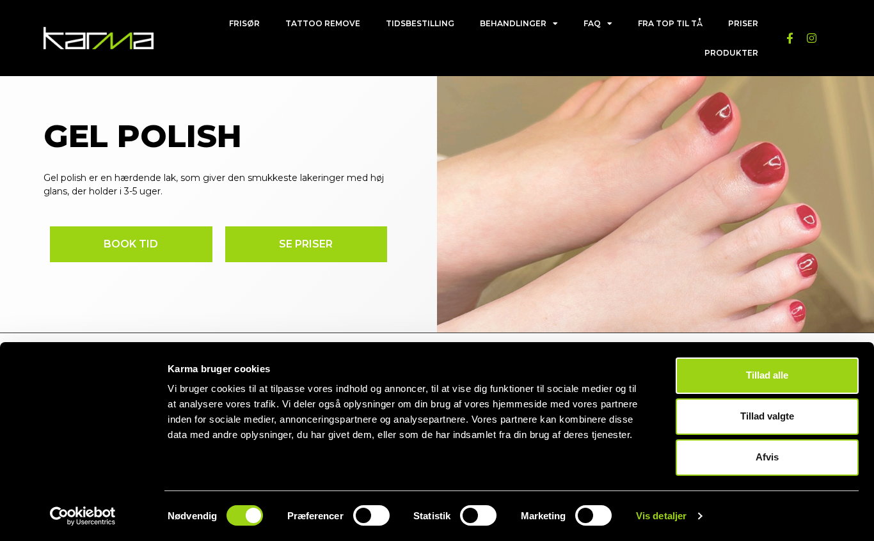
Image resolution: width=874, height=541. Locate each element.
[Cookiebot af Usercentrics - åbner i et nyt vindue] (83, 516)
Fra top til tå (670, 23)
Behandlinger (513, 23)
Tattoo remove (322, 23)
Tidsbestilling (420, 23)
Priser (743, 23)
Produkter (731, 53)
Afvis (767, 456)
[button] (131, 244)
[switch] (371, 515)
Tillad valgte (767, 416)
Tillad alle (767, 375)
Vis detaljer (661, 515)
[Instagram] (811, 38)
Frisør (244, 23)
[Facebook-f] (789, 38)
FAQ (592, 23)
